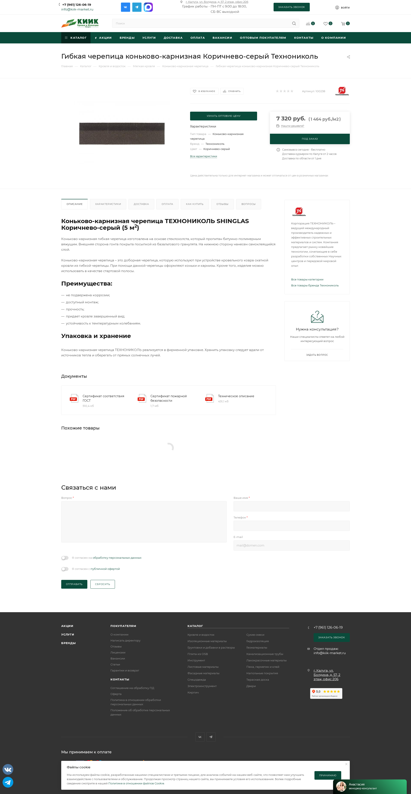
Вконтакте (125, 7)
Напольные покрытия (262, 673)
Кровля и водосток (201, 634)
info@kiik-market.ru (77, 9)
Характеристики (108, 204)
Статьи (115, 664)
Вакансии (117, 658)
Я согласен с (96, 568)
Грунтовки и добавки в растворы (211, 647)
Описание (74, 204)
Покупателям (123, 626)
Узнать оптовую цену (224, 115)
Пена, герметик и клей (262, 666)
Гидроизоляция (257, 641)
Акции (67, 626)
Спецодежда (197, 679)
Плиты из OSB (198, 654)
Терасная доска (257, 679)
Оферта (116, 694)
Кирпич (193, 692)
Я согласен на (106, 557)
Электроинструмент (202, 686)
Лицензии (117, 652)
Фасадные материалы (203, 673)
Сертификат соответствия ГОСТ (103, 398)
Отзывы (222, 204)
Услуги (67, 634)
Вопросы (248, 204)
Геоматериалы (256, 647)
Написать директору (125, 640)
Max (148, 7)
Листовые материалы (203, 666)
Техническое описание (236, 396)
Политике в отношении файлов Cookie (136, 783)
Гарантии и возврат (124, 670)
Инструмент (196, 660)
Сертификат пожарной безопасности (168, 398)
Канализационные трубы (264, 654)
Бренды (68, 643)
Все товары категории (307, 279)
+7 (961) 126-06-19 (76, 5)
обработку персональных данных (117, 557)
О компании (119, 634)
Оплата (167, 204)
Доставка (141, 204)
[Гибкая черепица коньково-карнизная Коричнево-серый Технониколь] (122, 133)
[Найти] (294, 23)
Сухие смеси (255, 634)
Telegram (136, 7)
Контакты (119, 679)
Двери (251, 686)
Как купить (195, 204)
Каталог (195, 626)
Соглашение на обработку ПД (132, 688)
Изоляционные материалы (207, 641)
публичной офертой (105, 568)
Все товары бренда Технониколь (315, 285)
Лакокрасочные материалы (266, 660)
